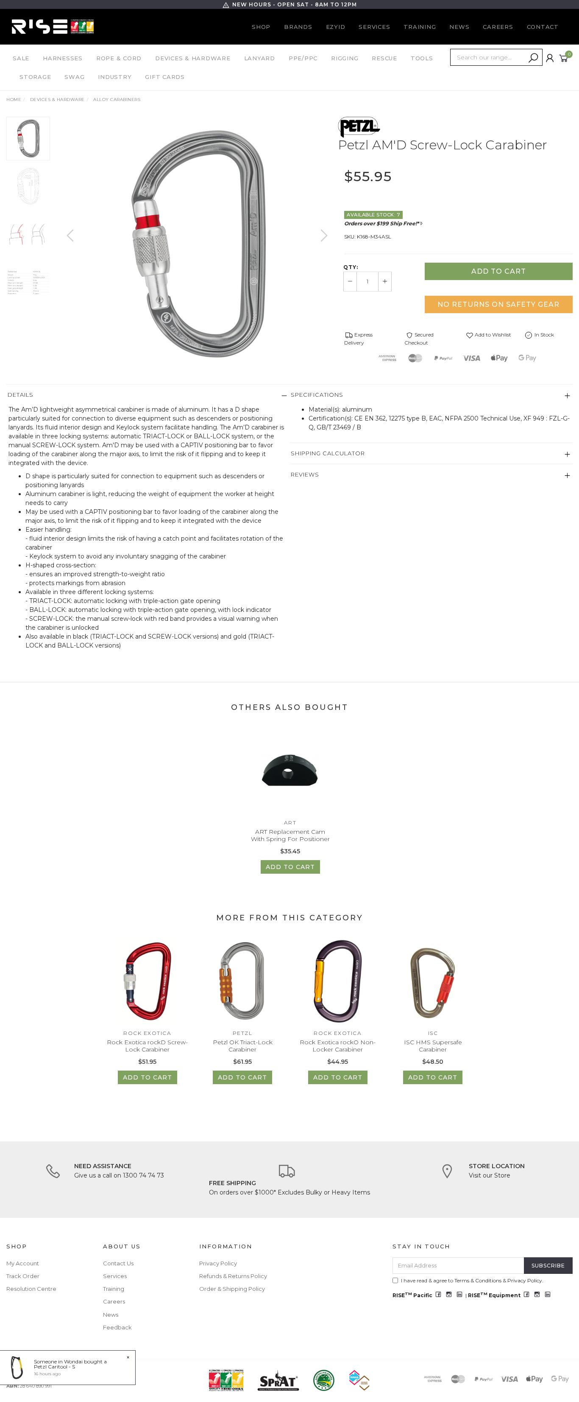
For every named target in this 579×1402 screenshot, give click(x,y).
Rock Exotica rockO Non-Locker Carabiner (338, 1045)
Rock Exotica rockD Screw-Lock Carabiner (147, 1045)
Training (420, 26)
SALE (21, 58)
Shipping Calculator (328, 453)
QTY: (350, 267)
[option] (197, 244)
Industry (114, 76)
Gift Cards (165, 76)
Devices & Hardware (193, 58)
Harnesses (63, 58)
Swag (74, 76)
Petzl (243, 1033)
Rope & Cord (119, 58)
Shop (261, 26)
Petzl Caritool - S (54, 1366)
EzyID (335, 26)
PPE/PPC (303, 58)
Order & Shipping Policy (232, 1288)
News (459, 26)
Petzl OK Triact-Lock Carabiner (243, 1045)
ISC (433, 1033)
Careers (498, 26)
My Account (22, 1263)
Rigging (344, 58)
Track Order (22, 1276)
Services (374, 26)
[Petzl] (359, 126)
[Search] (533, 58)
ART (290, 822)
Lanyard (259, 58)
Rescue (384, 58)
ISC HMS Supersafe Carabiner (433, 1045)
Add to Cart (498, 271)
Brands (298, 26)
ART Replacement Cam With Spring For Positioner (290, 835)
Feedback (117, 1327)
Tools (422, 58)
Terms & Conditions (477, 1280)
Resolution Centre (31, 1288)
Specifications (317, 394)
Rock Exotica (147, 1033)
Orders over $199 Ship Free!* (381, 223)
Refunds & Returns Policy (233, 1276)
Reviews (305, 474)
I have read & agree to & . (472, 1280)
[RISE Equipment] (53, 26)
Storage (35, 76)
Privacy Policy (218, 1263)
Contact (543, 26)
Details (20, 394)
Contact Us (118, 1263)
